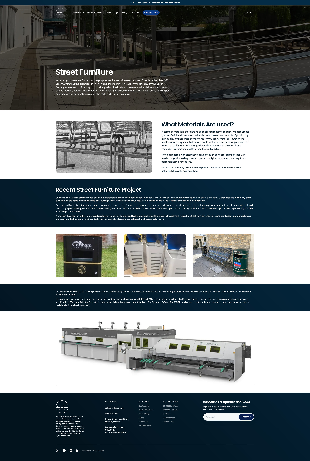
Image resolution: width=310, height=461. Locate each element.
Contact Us (143, 421)
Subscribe (246, 416)
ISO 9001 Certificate (170, 406)
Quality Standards (146, 410)
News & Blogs (144, 414)
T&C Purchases (169, 418)
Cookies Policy (168, 421)
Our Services (144, 406)
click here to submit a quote (168, 2)
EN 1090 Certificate (170, 410)
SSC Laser (92, 450)
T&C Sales (167, 414)
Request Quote (145, 425)
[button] (248, 12)
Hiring (141, 418)
